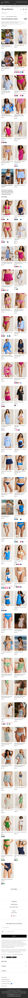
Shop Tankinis (4, 196)
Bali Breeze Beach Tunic (19, 285)
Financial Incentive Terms (18, 954)
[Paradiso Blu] (17, 166)
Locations (3, 970)
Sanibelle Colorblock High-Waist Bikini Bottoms (19, 494)
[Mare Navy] (22, 72)
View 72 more (14, 889)
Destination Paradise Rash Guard (6, 450)
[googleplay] (9, 957)
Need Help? (4, 961)
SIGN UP (14, 936)
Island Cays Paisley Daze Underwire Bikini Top (6, 68)
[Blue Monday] (7, 724)
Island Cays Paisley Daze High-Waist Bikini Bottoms (7, 162)
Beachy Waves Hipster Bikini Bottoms (6, 856)
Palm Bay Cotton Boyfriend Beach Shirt (19, 426)
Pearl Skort (3, 607)
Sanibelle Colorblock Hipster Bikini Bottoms (7, 494)
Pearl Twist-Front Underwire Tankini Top (6, 138)
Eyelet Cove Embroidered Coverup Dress (19, 356)
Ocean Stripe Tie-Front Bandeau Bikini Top (5, 516)
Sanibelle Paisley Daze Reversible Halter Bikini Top (6, 46)
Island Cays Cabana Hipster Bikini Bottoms (19, 379)
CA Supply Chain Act (5, 979)
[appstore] (14, 957)
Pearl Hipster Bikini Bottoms (6, 332)
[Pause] (2, 2)
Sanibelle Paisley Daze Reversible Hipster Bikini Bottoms (19, 115)
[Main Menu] (26, 9)
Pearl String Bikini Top (5, 216)
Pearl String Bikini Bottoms (6, 238)
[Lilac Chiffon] (6, 724)
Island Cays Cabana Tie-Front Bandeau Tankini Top (20, 263)
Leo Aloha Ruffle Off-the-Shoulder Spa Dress (19, 630)
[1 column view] (23, 19)
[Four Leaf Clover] (9, 724)
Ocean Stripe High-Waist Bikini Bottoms (7, 539)
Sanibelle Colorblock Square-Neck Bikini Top (20, 472)
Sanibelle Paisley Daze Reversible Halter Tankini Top (7, 115)
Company (3, 966)
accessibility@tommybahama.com (14, 995)
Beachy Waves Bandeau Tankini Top (7, 833)
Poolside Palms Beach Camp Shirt (7, 810)
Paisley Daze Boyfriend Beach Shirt (7, 379)
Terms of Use (10, 951)
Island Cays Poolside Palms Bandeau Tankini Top (19, 719)
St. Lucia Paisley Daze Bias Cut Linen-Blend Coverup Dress (7, 263)
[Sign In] (21, 9)
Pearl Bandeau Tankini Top (19, 216)
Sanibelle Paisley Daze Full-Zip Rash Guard (20, 333)
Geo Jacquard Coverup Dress (20, 832)
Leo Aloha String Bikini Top (6, 651)
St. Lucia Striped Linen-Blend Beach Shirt (20, 239)
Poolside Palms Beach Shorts (20, 787)
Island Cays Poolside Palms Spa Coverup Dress (6, 744)
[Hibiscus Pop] (15, 72)
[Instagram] (2, 957)
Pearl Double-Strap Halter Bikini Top (19, 68)
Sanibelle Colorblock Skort (6, 471)
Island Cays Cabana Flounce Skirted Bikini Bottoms (7, 286)
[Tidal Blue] (20, 72)
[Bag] (23, 9)
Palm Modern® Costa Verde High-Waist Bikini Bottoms (6, 675)
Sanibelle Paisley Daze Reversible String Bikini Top (6, 310)
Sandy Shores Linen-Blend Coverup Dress (19, 162)
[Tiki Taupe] (17, 243)
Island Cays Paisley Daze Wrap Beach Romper (20, 138)
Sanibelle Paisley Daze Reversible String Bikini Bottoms (18, 310)
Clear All (3, 25)
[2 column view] (25, 19)
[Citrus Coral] (19, 266)
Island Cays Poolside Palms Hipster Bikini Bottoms (19, 744)
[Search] (25, 13)
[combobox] (3, 931)
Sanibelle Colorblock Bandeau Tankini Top (20, 450)
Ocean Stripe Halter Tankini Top (6, 561)
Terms (13, 947)
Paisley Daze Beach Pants (19, 45)
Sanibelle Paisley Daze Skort (19, 185)
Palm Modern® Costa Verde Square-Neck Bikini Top (19, 697)
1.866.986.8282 (11, 994)
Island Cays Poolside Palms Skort (6, 788)
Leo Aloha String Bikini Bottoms (18, 652)
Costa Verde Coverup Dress (20, 809)
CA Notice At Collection (6, 981)
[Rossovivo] (19, 72)
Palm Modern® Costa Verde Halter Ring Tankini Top (19, 675)
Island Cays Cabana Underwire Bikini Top (7, 402)
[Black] (17, 72)
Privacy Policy (8, 947)
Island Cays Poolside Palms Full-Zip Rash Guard (19, 766)
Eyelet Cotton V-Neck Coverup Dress (7, 719)
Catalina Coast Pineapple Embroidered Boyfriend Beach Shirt (7, 356)
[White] (19, 95)
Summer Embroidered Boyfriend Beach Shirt (5, 92)
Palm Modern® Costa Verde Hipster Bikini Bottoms (6, 697)
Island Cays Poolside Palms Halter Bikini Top (6, 766)
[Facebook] (5, 957)
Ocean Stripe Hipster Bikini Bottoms (6, 630)
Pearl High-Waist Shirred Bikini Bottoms (20, 92)
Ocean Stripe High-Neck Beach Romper (20, 608)
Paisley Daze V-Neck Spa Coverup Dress (6, 426)
